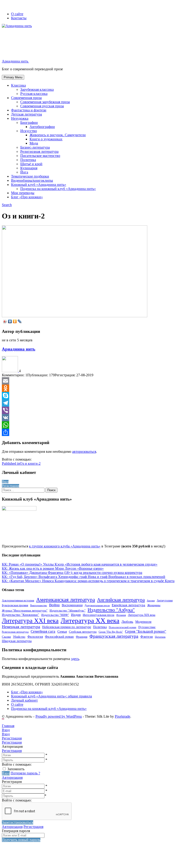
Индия (76, 615)
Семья (62, 631)
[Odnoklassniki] (88, 388)
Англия (151, 600)
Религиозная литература (39, 151)
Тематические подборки (30, 176)
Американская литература (65, 600)
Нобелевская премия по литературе (66, 627)
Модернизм (143, 621)
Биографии (29, 123)
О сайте (17, 14)
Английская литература (121, 600)
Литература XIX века (141, 615)
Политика (28, 160)
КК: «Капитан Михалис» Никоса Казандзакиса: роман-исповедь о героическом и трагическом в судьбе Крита (88, 581)
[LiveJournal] (19, 321)
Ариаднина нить (18, 349)
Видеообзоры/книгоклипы (32, 180)
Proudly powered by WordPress (58, 716)
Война (54, 605)
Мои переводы (22, 193)
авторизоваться (84, 451)
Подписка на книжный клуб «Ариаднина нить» (58, 189)
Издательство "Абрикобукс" (68, 610)
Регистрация (12, 751)
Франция (81, 636)
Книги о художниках (46, 139)
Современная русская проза (42, 106)
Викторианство (38, 605)
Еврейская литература (128, 605)
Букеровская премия (15, 605)
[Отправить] (88, 432)
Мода (34, 143)
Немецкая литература (21, 626)
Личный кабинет (24, 700)
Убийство (19, 636)
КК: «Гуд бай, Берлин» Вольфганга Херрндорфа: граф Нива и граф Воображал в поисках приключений (83, 577)
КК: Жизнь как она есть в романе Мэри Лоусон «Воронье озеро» (53, 568)
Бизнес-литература (35, 147)
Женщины (153, 605)
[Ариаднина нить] (10, 371)
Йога (24, 172)
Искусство (28, 131)
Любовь (127, 621)
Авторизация (12, 777)
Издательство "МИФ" (55, 615)
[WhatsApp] (88, 425)
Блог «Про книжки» (27, 197)
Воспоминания (72, 605)
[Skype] (88, 395)
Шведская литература (17, 641)
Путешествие (147, 627)
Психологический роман (122, 627)
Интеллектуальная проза (98, 615)
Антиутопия (165, 600)
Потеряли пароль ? (25, 773)
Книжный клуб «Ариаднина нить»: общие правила (51, 696)
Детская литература (26, 114)
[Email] (88, 381)
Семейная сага (43, 631)
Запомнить (15, 769)
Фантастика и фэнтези (28, 110)
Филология (35, 636)
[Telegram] (88, 403)
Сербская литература (83, 631)
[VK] (88, 417)
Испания (121, 615)
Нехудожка (19, 118)
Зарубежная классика (37, 89)
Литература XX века (90, 620)
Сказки (6, 636)
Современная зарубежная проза (45, 102)
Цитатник (160, 637)
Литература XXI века (30, 620)
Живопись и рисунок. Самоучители (58, 135)
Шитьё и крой (31, 164)
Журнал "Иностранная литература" (24, 610)
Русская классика (33, 94)
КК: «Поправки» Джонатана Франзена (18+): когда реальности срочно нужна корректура (72, 573)
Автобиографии (42, 127)
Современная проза (26, 98)
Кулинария (28, 168)
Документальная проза (97, 605)
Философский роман (59, 636)
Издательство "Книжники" (20, 615)
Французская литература (113, 636)
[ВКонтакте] (10, 321)
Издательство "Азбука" (111, 609)
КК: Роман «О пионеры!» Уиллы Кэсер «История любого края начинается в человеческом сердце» (79, 564)
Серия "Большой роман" (145, 631)
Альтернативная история (18, 600)
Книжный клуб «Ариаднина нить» (38, 185)
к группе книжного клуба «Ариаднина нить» (64, 546)
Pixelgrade (122, 716)
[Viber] (88, 410)
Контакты (19, 18)
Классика (18, 85)
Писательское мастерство (40, 156)
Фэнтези (146, 636)
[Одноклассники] (14, 321)
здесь (75, 659)
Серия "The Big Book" (111, 632)
